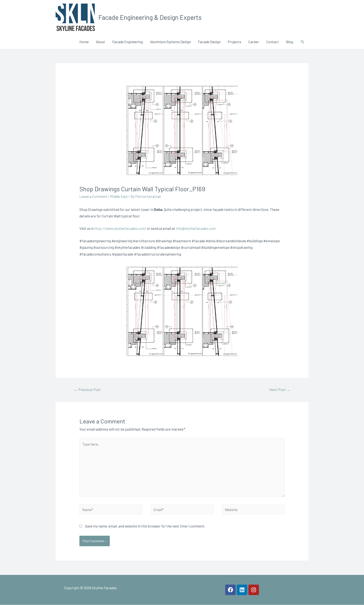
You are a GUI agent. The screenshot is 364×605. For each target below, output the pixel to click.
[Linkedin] (242, 590)
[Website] (253, 510)
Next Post (279, 389)
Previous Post (87, 389)
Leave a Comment (93, 196)
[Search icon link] (302, 41)
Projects (234, 42)
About (100, 42)
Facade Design (209, 42)
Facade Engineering (127, 42)
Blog (289, 42)
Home (84, 42)
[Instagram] (253, 590)
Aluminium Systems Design (170, 42)
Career (253, 42)
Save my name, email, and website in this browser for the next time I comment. (145, 526)
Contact (272, 42)
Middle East (119, 196)
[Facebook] (230, 590)
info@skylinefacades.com (196, 228)
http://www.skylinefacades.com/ (120, 228)
